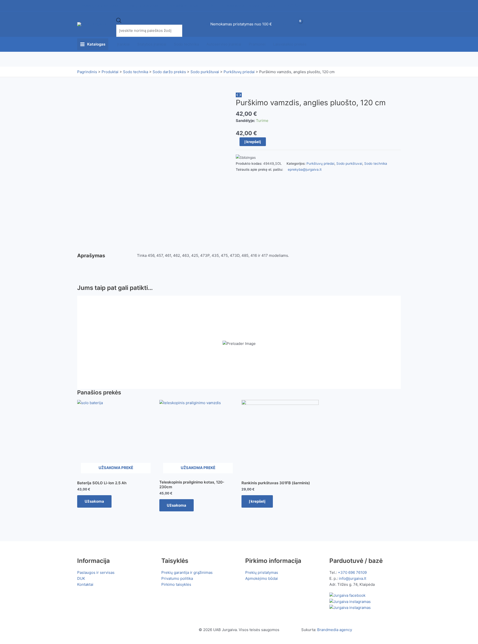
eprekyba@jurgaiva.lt (305, 169)
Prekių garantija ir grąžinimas (187, 572)
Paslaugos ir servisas (96, 572)
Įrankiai (123, 44)
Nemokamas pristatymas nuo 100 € (241, 24)
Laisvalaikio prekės (289, 44)
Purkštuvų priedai (320, 163)
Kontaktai (85, 584)
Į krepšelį (252, 141)
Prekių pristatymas (261, 572)
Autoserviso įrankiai (223, 44)
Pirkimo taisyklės (176, 584)
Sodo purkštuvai (349, 163)
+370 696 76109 (352, 572)
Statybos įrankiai (151, 44)
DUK (81, 578)
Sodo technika (186, 44)
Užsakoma (94, 501)
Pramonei (257, 44)
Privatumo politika (177, 578)
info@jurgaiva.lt (352, 578)
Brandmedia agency (334, 629)
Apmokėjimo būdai (261, 578)
